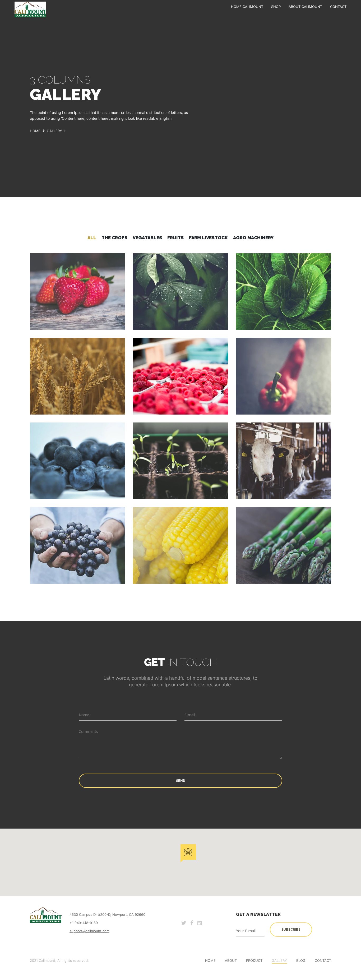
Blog (301, 960)
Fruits (175, 237)
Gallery (279, 960)
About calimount (305, 6)
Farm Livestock (208, 237)
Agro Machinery (253, 237)
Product (254, 960)
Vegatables (147, 237)
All (91, 237)
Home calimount (247, 6)
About (231, 960)
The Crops (114, 237)
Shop (276, 6)
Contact (338, 6)
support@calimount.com (89, 931)
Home (210, 960)
